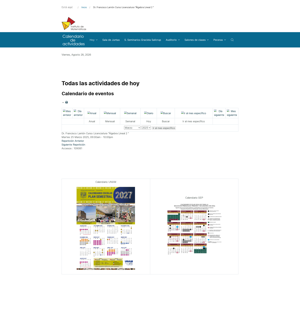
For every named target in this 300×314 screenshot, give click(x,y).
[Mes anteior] (67, 112)
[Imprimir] (66, 102)
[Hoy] (148, 112)
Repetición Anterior (73, 140)
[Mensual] (110, 112)
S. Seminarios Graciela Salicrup (142, 39)
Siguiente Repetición (73, 144)
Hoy (92, 39)
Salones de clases (195, 39)
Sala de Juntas (111, 39)
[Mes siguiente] (232, 112)
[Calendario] (73, 39)
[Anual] (92, 112)
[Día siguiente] (219, 112)
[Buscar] (166, 112)
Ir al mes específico (164, 128)
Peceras (218, 39)
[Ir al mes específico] (193, 112)
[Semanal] (130, 112)
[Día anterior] (78, 112)
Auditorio (171, 39)
